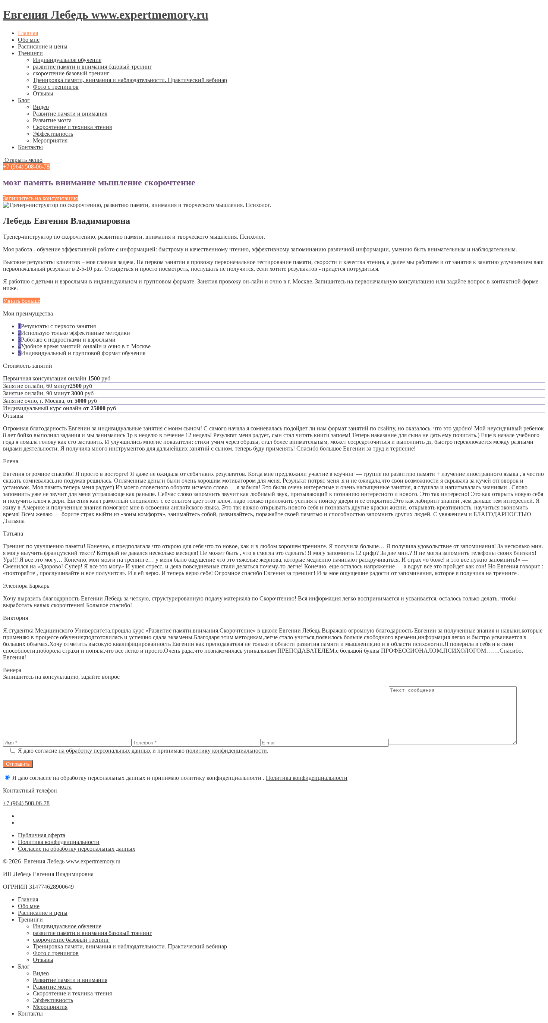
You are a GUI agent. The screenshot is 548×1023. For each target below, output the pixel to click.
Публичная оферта (41, 835)
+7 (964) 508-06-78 (26, 166)
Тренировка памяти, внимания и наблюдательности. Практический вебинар (130, 80)
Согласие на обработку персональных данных (76, 848)
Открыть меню (22, 160)
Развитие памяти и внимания (70, 113)
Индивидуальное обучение (67, 60)
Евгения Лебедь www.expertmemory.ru (105, 14)
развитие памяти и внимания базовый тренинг (92, 66)
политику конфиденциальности (226, 750)
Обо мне (29, 40)
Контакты (30, 147)
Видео (41, 107)
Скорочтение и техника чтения (72, 127)
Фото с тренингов (56, 87)
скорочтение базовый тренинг (71, 73)
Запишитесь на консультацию (40, 198)
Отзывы (43, 93)
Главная (28, 33)
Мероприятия (50, 140)
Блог (24, 100)
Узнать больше (21, 301)
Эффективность (53, 134)
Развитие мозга (52, 120)
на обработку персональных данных (105, 750)
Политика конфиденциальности (306, 778)
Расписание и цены (42, 46)
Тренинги (30, 53)
